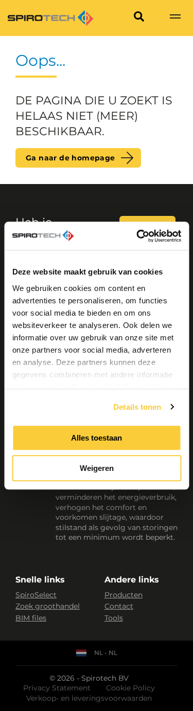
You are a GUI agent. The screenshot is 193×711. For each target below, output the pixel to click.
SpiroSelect (36, 594)
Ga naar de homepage (70, 157)
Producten (123, 594)
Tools (113, 618)
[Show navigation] (175, 18)
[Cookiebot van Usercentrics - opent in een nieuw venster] (137, 236)
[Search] (139, 18)
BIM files (30, 618)
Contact (118, 606)
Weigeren (97, 468)
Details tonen (137, 407)
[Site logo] (50, 18)
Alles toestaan (96, 437)
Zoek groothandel (47, 606)
